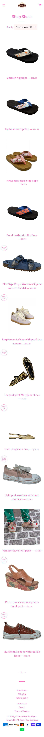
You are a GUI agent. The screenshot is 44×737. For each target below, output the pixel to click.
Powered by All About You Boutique (22, 720)
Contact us (22, 703)
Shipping (22, 694)
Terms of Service (22, 711)
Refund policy (22, 698)
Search (22, 707)
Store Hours (22, 690)
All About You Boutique (25, 716)
